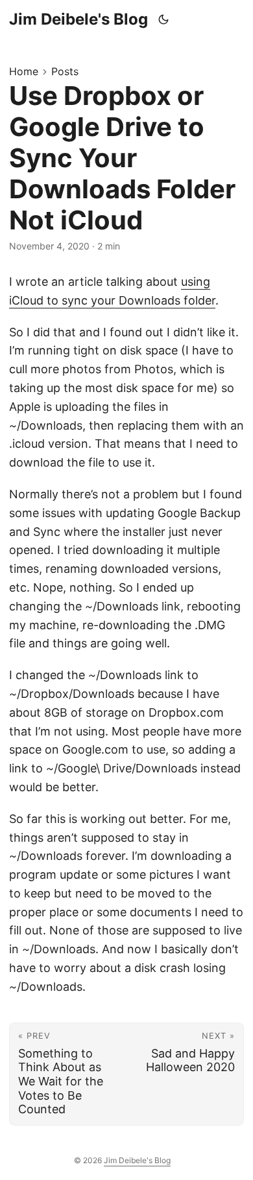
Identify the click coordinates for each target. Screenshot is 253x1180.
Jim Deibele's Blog (78, 19)
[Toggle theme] (164, 19)
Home (23, 71)
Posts (64, 71)
